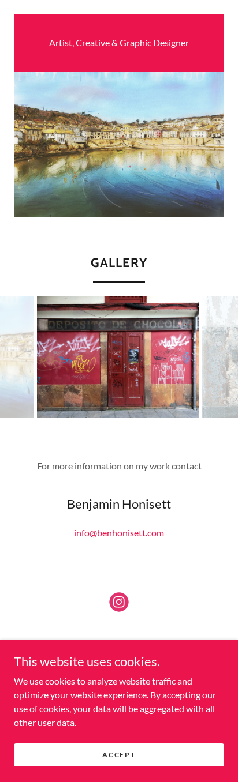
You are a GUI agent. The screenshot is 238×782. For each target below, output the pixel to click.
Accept (118, 754)
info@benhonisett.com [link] (119, 532)
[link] (119, 604)
